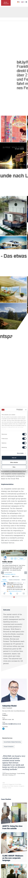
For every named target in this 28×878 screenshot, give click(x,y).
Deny (14, 467)
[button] (2, 572)
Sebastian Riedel (9, 706)
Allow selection (14, 462)
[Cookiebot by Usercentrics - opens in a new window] (17, 410)
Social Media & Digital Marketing (12, 742)
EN (23, 2)
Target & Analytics (8, 746)
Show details (20, 453)
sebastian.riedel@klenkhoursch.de (11, 724)
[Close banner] (25, 409)
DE (19, 2)
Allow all (14, 457)
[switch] (24, 438)
